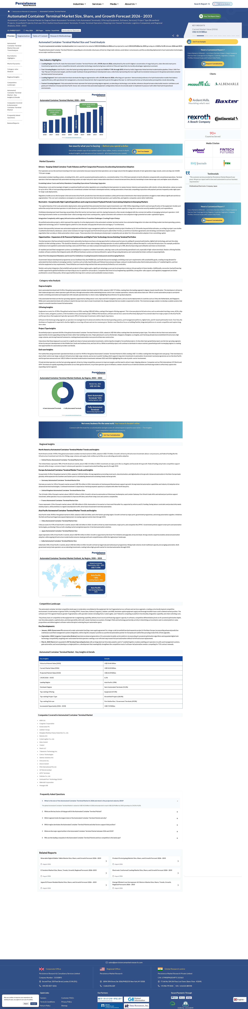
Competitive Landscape (11, 84)
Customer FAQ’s (67, 998)
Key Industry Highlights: (12, 57)
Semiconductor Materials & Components (24, 11)
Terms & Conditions (47, 1002)
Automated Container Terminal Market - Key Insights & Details (14, 93)
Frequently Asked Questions (13, 116)
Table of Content (40, 36)
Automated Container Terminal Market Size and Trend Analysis (14, 46)
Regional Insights (13, 77)
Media (113, 4)
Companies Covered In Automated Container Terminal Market (14, 106)
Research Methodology (60, 36)
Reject (26, 1003)
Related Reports (13, 123)
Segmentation (24, 36)
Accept (33, 1003)
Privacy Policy (66, 1002)
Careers (43, 998)
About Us (130, 4)
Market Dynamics (13, 64)
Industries (78, 4)
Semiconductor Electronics (71, 30)
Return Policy (45, 1006)
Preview (11, 36)
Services (97, 4)
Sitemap (64, 1006)
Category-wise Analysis (12, 70)
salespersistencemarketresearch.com (126, 962)
